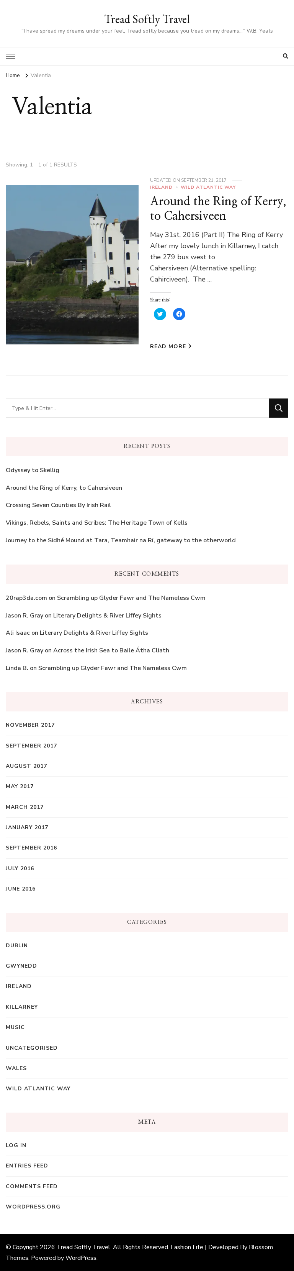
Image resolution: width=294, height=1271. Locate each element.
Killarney (22, 1007)
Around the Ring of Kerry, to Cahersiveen (64, 488)
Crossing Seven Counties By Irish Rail (58, 505)
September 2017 (31, 745)
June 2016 (21, 888)
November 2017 (30, 725)
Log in (16, 1145)
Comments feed (32, 1186)
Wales (16, 1068)
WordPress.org (33, 1206)
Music (15, 1027)
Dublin (17, 945)
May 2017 (20, 786)
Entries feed (27, 1165)
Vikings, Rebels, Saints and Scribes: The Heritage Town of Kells (97, 523)
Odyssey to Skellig (32, 470)
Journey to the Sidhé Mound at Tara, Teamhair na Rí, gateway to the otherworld (121, 540)
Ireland (161, 187)
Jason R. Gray (24, 615)
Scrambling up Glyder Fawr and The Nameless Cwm (131, 598)
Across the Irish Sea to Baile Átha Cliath (111, 650)
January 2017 (27, 827)
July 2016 (20, 868)
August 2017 (26, 766)
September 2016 (31, 847)
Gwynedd (21, 966)
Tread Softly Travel (147, 19)
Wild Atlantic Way (208, 187)
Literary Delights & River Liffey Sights (107, 615)
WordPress (80, 1258)
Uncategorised (32, 1048)
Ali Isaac (18, 633)
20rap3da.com (26, 598)
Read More (168, 346)
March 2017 (25, 807)
